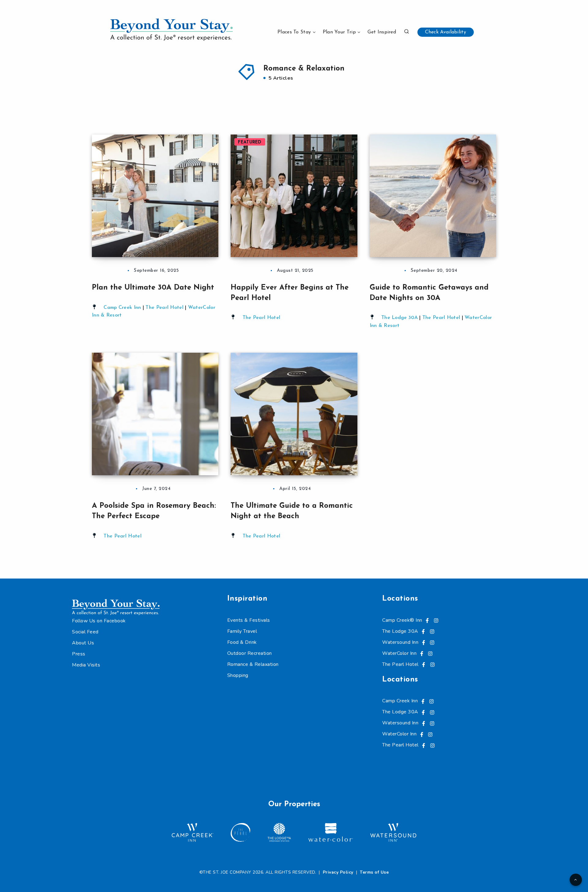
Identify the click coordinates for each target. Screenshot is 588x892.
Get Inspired (382, 32)
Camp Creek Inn (122, 307)
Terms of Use (374, 872)
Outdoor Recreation (249, 653)
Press (78, 654)
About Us (83, 643)
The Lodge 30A (399, 317)
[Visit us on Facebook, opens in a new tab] (427, 620)
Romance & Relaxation (253, 664)
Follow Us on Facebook (99, 620)
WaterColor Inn (399, 653)
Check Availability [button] (445, 32)
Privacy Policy (338, 872)
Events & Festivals (248, 620)
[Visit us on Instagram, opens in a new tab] (436, 620)
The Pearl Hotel (164, 307)
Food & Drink (242, 642)
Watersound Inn (400, 642)
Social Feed (85, 631)
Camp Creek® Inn (402, 620)
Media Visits (86, 665)
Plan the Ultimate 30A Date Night (154, 287)
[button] (406, 31)
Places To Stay (294, 32)
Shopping (237, 675)
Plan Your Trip (339, 32)
